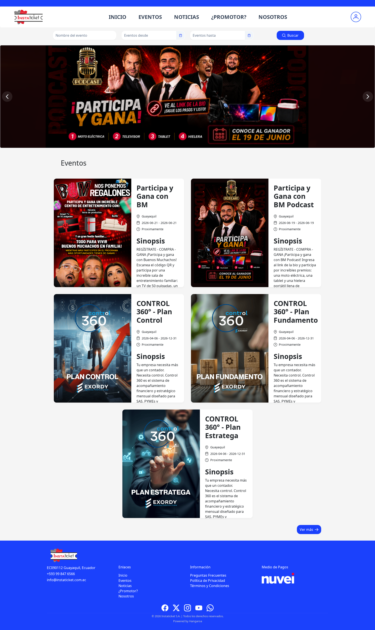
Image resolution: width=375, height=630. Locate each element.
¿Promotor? (128, 591)
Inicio (122, 575)
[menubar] (198, 17)
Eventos (125, 580)
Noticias (125, 585)
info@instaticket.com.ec (66, 579)
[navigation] (7, 96)
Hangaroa (195, 621)
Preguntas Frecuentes (208, 575)
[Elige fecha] (180, 35)
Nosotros (126, 596)
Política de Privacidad (207, 580)
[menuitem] (117, 17)
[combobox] (149, 35)
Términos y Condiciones (209, 585)
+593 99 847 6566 (61, 573)
